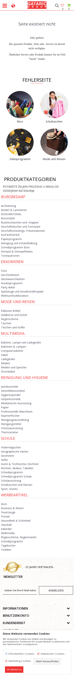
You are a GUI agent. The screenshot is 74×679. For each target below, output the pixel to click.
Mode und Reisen (18, 301)
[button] (57, 5)
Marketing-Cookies (20, 661)
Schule (8, 438)
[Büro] (20, 104)
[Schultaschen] (54, 104)
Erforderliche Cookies (21, 653)
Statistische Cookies (53, 653)
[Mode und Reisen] (54, 142)
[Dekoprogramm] (20, 142)
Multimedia (13, 333)
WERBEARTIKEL (14, 494)
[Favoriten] (63, 5)
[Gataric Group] (37, 4)
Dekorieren (12, 261)
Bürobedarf (13, 196)
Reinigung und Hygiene (24, 377)
